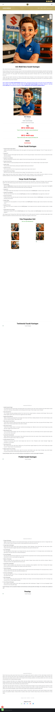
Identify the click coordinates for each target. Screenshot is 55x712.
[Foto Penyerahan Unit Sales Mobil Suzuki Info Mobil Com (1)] (15, 227)
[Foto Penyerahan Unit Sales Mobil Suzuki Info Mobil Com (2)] (40, 227)
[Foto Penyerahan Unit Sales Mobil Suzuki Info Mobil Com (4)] (40, 236)
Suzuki (5, 15)
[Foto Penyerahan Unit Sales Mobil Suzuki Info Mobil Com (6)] (40, 281)
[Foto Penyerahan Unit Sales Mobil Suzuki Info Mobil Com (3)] (15, 236)
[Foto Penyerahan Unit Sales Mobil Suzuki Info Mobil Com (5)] (15, 245)
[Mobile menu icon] (51, 4)
